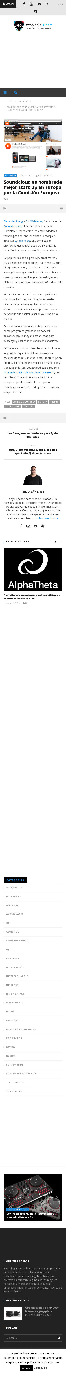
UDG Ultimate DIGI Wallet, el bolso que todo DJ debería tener (33, 450)
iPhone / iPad (15, 993)
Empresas (10, 175)
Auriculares (14, 914)
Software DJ (14, 1064)
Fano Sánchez (45, 175)
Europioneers (22, 240)
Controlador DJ (17, 940)
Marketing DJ (15, 1002)
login (10, 3)
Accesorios (14, 887)
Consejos (12, 931)
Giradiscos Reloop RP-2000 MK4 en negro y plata (42, 1309)
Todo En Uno (15, 1082)
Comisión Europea (24, 401)
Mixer (10, 1011)
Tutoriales (14, 1091)
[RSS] (47, 4)
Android (12, 905)
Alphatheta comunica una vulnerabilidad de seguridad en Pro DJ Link (32, 596)
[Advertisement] (33, 60)
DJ (7, 949)
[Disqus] (33, 664)
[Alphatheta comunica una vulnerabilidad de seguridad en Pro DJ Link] (33, 569)
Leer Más (40, 1368)
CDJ (8, 923)
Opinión (12, 1020)
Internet (12, 985)
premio (54, 401)
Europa (42, 401)
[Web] (42, 526)
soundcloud (13, 406)
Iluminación (15, 967)
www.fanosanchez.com (46, 518)
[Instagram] (35, 11)
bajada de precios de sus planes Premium (28, 372)
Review (10, 1047)
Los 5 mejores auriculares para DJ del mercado (33, 433)
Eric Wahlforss (33, 221)
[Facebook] (24, 4)
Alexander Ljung (13, 221)
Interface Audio (17, 976)
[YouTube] (31, 4)
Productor (14, 1038)
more (61, 208)
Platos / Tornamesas (21, 1029)
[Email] (39, 4)
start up (28, 406)
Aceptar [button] (26, 1368)
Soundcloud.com (13, 226)
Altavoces (13, 896)
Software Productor (21, 1073)
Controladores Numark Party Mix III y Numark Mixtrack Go (30, 1215)
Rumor (11, 1055)
